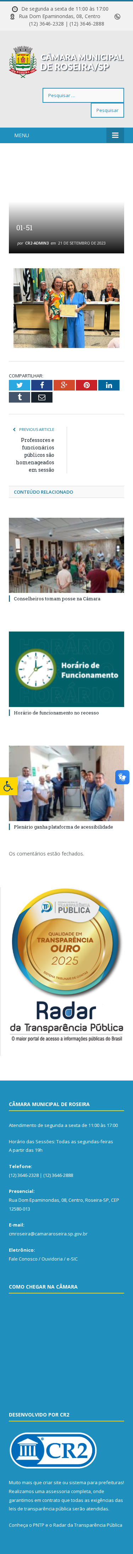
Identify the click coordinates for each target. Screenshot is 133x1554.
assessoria (58, 1491)
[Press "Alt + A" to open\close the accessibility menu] (8, 786)
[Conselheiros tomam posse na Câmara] (66, 555)
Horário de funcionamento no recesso (56, 712)
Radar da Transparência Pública (87, 1525)
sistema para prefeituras (96, 1482)
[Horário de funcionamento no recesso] (66, 669)
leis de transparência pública (40, 1508)
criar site (52, 1482)
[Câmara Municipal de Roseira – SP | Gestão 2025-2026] (66, 60)
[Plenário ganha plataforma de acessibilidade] (66, 783)
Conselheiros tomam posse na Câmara (57, 598)
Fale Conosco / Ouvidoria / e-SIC (43, 1259)
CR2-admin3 (37, 243)
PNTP (38, 1525)
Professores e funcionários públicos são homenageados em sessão (35, 455)
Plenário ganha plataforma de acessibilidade (63, 827)
